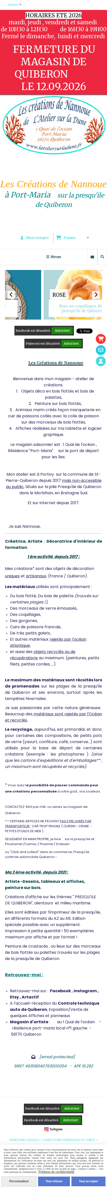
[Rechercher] (102, 257)
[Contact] (101, 350)
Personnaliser (19, 1181)
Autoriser (62, 331)
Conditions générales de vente (69, 1140)
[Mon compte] (101, 361)
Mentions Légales (24, 1140)
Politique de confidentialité (56, 1172)
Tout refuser (54, 1181)
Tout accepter (88, 1181)
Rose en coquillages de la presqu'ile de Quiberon (44, 308)
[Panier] (101, 339)
